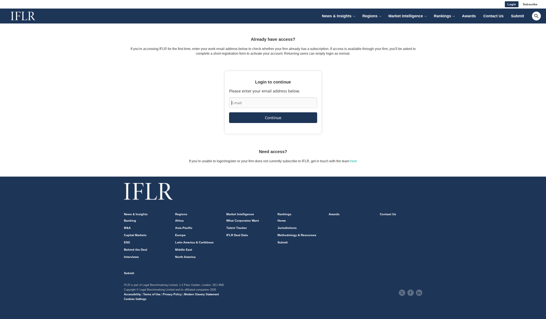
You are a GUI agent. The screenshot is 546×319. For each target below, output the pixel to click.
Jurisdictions (287, 227)
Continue (273, 117)
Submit (517, 16)
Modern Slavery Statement (201, 294)
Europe (180, 235)
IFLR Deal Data (237, 235)
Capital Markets (135, 235)
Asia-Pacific (183, 227)
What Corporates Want (242, 220)
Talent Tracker (236, 227)
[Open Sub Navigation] (354, 16)
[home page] (28, 16)
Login (511, 4)
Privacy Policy (172, 294)
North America (185, 256)
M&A (127, 227)
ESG (127, 242)
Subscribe (530, 4)
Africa (179, 220)
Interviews (131, 256)
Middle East (183, 249)
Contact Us (493, 16)
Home (281, 220)
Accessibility (132, 294)
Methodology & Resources (296, 235)
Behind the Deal (135, 249)
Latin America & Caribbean (194, 242)
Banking (130, 220)
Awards (469, 16)
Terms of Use (151, 294)
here (353, 161)
